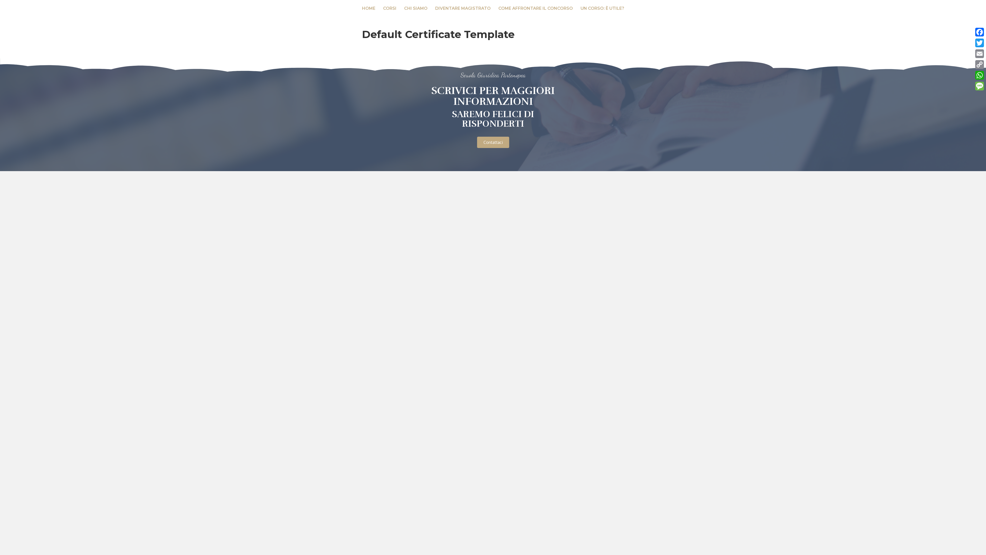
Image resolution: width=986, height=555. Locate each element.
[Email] (979, 53)
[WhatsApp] (979, 75)
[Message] (979, 86)
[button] (493, 142)
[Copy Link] (979, 64)
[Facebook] (979, 32)
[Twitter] (979, 43)
